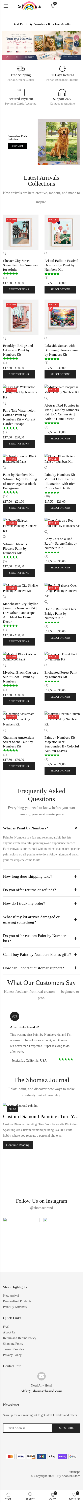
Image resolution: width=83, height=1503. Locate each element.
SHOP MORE (17, 146)
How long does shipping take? (27, 876)
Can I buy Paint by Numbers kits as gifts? (37, 954)
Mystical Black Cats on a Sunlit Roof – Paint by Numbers (20, 677)
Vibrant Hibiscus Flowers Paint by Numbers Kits (15, 548)
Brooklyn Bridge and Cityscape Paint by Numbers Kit (18, 350)
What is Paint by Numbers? (25, 828)
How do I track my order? (24, 903)
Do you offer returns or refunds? (29, 890)
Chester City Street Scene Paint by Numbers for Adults (20, 265)
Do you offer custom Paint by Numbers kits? (35, 938)
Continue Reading (17, 1145)
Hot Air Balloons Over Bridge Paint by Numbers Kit (60, 613)
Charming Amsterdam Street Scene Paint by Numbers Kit (18, 742)
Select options (19, 289)
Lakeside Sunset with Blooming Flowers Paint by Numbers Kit (62, 350)
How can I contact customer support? (33, 968)
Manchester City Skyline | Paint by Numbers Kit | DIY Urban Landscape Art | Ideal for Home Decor (20, 613)
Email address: (28, 1428)
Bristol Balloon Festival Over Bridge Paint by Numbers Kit (61, 265)
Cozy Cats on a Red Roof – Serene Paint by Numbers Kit (61, 543)
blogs (12, 1109)
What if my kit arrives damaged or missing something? (31, 919)
